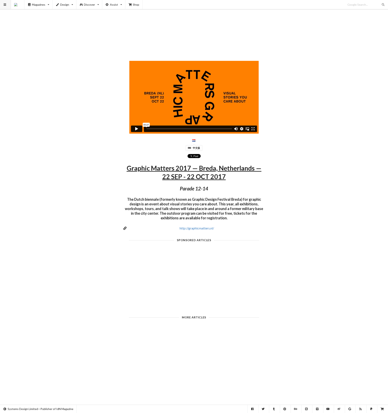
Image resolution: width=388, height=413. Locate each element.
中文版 (196, 147)
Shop (136, 4)
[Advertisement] (194, 28)
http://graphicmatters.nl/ (197, 228)
